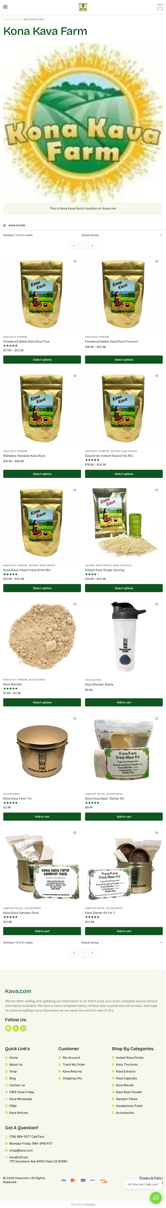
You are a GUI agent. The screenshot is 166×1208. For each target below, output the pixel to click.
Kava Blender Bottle (99, 684)
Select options (42, 359)
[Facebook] (8, 1028)
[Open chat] (156, 1198)
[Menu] (9, 7)
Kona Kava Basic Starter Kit (104, 798)
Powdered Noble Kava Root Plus (26, 341)
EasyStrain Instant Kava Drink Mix (109, 456)
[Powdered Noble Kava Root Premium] (124, 294)
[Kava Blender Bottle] (124, 637)
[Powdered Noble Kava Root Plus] (42, 294)
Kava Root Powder (15, 337)
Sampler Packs (95, 794)
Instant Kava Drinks (124, 451)
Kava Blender (12, 684)
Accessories (37, 679)
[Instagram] (23, 1028)
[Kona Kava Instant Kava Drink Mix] (42, 523)
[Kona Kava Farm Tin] (42, 751)
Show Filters (17, 225)
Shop (17, 19)
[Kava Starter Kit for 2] (124, 866)
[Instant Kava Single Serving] (124, 523)
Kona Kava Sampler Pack (21, 913)
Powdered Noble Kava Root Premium (111, 341)
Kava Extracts (122, 565)
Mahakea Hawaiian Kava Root (24, 456)
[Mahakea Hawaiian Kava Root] (42, 409)
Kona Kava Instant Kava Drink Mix (27, 570)
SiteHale (90, 1204)
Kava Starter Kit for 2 (100, 913)
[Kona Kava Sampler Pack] (42, 866)
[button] (159, 7)
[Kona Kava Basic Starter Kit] (124, 751)
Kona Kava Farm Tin (17, 798)
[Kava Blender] (42, 637)
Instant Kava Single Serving (104, 570)
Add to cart (124, 702)
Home (7, 19)
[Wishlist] (75, 261)
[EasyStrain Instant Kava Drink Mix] (124, 409)
